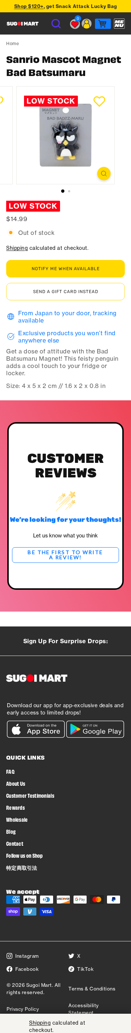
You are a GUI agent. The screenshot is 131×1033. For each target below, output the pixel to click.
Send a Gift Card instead (65, 291)
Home (12, 43)
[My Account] (86, 23)
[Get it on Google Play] (95, 736)
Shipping (17, 248)
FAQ (10, 771)
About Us (15, 783)
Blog (11, 831)
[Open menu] (119, 23)
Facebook (27, 969)
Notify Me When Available (66, 268)
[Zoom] (104, 173)
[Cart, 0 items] (103, 23)
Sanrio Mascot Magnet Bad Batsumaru (63, 65)
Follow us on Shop (24, 855)
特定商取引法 (21, 867)
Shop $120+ (29, 6)
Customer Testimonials (30, 795)
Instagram (27, 956)
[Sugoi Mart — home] (22, 23)
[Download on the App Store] (36, 736)
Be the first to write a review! (65, 554)
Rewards (15, 807)
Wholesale (17, 819)
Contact (14, 843)
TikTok (85, 969)
